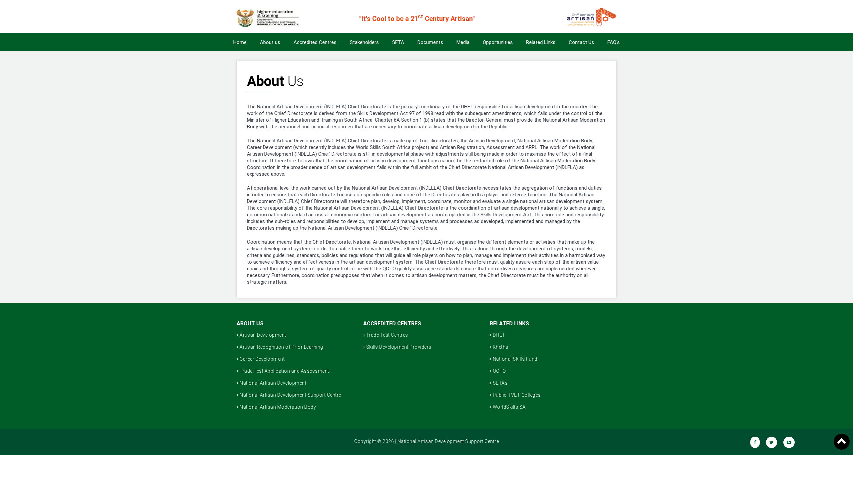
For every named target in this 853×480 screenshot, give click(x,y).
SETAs (499, 383)
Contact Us (581, 42)
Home (240, 42)
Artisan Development (262, 335)
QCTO (498, 371)
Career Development (262, 359)
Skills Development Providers (398, 347)
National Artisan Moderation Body (277, 407)
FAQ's (613, 42)
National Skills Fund (514, 359)
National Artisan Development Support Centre (290, 395)
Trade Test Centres (386, 335)
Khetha (499, 347)
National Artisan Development (273, 383)
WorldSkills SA (508, 407)
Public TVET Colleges (516, 395)
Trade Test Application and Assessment (284, 371)
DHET (498, 335)
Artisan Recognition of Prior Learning (281, 347)
